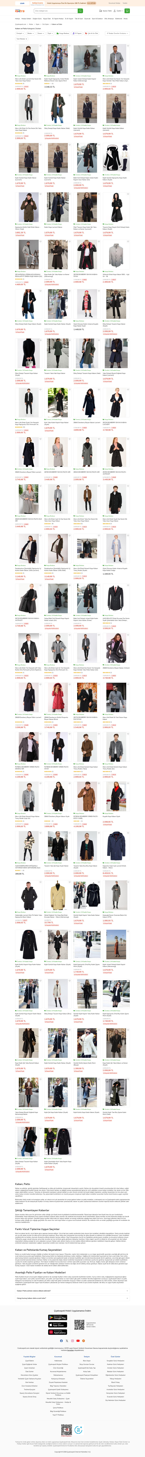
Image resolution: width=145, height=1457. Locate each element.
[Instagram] (72, 1340)
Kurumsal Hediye (114, 3)
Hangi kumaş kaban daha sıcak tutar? (31, 1298)
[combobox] (58, 10)
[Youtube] (78, 1340)
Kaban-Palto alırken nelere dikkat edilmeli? (34, 1291)
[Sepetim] (127, 10)
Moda (31, 24)
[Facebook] (61, 1340)
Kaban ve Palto (57, 24)
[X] (67, 1340)
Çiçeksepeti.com (20, 24)
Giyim (37, 24)
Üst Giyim (45, 24)
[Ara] (80, 10)
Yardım (125, 3)
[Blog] (83, 1340)
